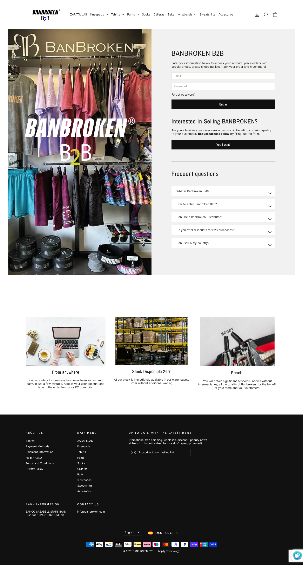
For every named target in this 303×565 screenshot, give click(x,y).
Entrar (223, 104)
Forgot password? (183, 94)
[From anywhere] (66, 341)
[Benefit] (237, 341)
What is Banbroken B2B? (192, 191)
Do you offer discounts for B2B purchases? (205, 230)
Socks (146, 14)
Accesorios (225, 14)
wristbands (185, 14)
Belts (171, 14)
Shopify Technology (168, 551)
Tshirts (116, 14)
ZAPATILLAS (78, 14)
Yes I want (223, 144)
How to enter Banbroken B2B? (196, 204)
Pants (131, 14)
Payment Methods (37, 446)
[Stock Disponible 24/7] (151, 341)
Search (30, 440)
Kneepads (97, 14)
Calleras (159, 14)
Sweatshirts (207, 14)
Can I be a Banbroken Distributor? (199, 217)
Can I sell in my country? (192, 243)
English (129, 532)
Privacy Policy (34, 468)
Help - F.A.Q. (34, 457)
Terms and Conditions (40, 463)
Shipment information (39, 452)
